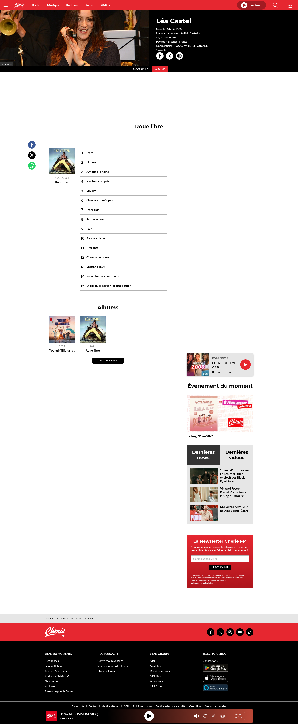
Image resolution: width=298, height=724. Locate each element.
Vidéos (106, 5)
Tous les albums (108, 360)
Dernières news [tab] (203, 454)
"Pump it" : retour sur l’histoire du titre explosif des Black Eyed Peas (234, 475)
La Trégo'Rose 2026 (200, 436)
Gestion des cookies (215, 706)
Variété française (196, 46)
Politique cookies (142, 706)
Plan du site (78, 706)
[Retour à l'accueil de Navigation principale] (19, 5)
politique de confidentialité (201, 583)
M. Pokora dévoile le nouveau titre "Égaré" (235, 509)
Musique (53, 5)
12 (172, 29)
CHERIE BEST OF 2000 (224, 365)
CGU (126, 706)
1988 (178, 29)
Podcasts (72, 5)
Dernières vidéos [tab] (236, 454)
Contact (93, 706)
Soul (179, 46)
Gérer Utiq (195, 706)
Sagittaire (170, 37)
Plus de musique (238, 715)
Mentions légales (110, 706)
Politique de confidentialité (170, 706)
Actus (90, 5)
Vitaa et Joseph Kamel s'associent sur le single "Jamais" (235, 492)
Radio (36, 5)
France (183, 41)
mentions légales (219, 580)
